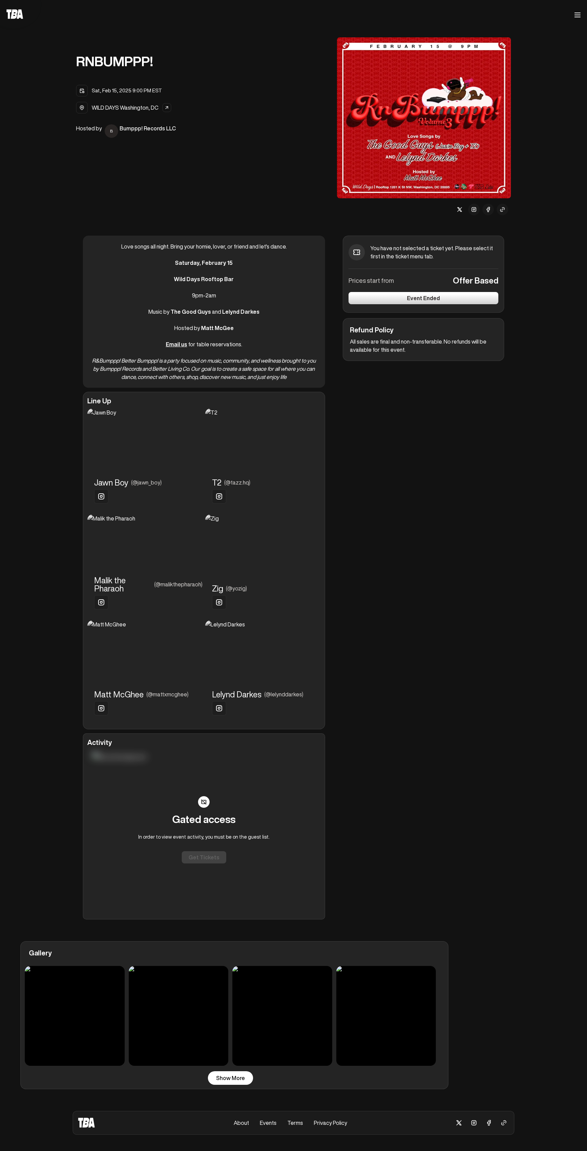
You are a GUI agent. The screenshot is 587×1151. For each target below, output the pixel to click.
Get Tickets (204, 857)
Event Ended (423, 298)
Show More (230, 1078)
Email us (176, 344)
